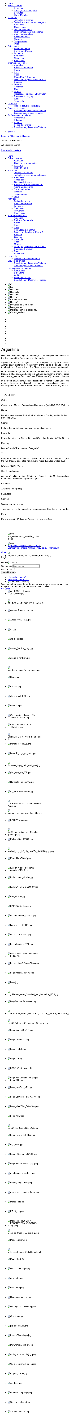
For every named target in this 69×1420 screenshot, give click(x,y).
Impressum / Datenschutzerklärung (24, 545)
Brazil (16, 72)
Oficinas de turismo (23, 29)
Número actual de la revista (27, 106)
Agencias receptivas (23, 34)
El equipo (18, 8)
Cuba (16, 89)
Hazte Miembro (21, 15)
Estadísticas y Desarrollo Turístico (30, 127)
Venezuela (19, 101)
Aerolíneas (19, 25)
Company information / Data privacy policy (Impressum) (34, 548)
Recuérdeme (7, 569)
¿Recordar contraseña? (18, 579)
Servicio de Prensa (23, 51)
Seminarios (19, 56)
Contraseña (7, 566)
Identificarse (8, 572)
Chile (16, 75)
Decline (8, 589)
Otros (16, 44)
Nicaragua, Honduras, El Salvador (30, 94)
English (11, 132)
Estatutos (18, 13)
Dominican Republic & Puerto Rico (30, 79)
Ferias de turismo (22, 48)
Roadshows (19, 60)
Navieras (18, 39)
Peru (16, 98)
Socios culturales (22, 36)
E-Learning (19, 120)
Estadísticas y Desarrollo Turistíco (30, 110)
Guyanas (18, 84)
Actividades (13, 46)
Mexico (17, 91)
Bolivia (17, 70)
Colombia (18, 87)
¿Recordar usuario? (17, 577)
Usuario (4, 562)
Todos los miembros (23, 20)
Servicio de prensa (16, 108)
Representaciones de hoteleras (28, 32)
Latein (11, 150)
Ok (2, 589)
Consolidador (20, 27)
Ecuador (18, 82)
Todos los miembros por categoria (30, 22)
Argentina (18, 65)
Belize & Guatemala (23, 67)
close (3, 552)
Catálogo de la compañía (25, 10)
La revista (18, 53)
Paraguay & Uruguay (23, 96)
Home (10, 3)
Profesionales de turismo (19, 115)
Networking (19, 58)
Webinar (18, 122)
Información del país (17, 63)
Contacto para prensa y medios (28, 113)
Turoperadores (20, 41)
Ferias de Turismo (22, 125)
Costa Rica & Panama (24, 77)
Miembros (12, 17)
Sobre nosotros (15, 5)
